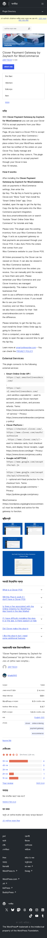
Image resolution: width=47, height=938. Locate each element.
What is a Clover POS (12, 590)
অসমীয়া (10, 903)
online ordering (37, 723)
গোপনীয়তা (6, 849)
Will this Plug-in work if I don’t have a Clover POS (14, 598)
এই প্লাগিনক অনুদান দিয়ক (11, 820)
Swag (28, 871)
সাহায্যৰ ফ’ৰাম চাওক (9, 802)
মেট (5, 883)
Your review (8, 783)
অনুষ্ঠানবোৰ (28, 862)
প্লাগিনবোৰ (28, 845)
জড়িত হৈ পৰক (29, 857)
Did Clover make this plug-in (15, 628)
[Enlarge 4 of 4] (41, 554)
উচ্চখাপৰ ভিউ (7, 740)
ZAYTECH (7, 60)
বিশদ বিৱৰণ (8, 76)
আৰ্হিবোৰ (27, 849)
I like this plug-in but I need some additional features (15, 637)
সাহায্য (7, 102)
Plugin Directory (9, 11)
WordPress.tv (10, 871)
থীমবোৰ (27, 840)
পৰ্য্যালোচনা (8, 83)
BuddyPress (9, 892)
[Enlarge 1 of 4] (19, 526)
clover (27, 723)
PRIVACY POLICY (24, 351)
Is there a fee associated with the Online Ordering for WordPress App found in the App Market (18, 608)
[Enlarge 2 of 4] (41, 526)
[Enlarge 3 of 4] (19, 540)
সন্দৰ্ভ (4, 836)
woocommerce (37, 733)
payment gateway (36, 728)
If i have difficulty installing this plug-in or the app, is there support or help (20, 619)
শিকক (4, 857)
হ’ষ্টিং (4, 845)
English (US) (39, 717)
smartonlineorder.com (26, 347)
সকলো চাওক (40, 783)
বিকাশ (7, 96)
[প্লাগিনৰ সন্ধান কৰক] (29, 28)
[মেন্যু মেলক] (43, 4)
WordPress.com (11, 879)
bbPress (8, 888)
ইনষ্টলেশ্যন (8, 89)
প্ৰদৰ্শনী (27, 836)
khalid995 (12, 675)
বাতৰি (4, 840)
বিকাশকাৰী (6, 866)
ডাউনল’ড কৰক (8, 67)
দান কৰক (29, 866)
